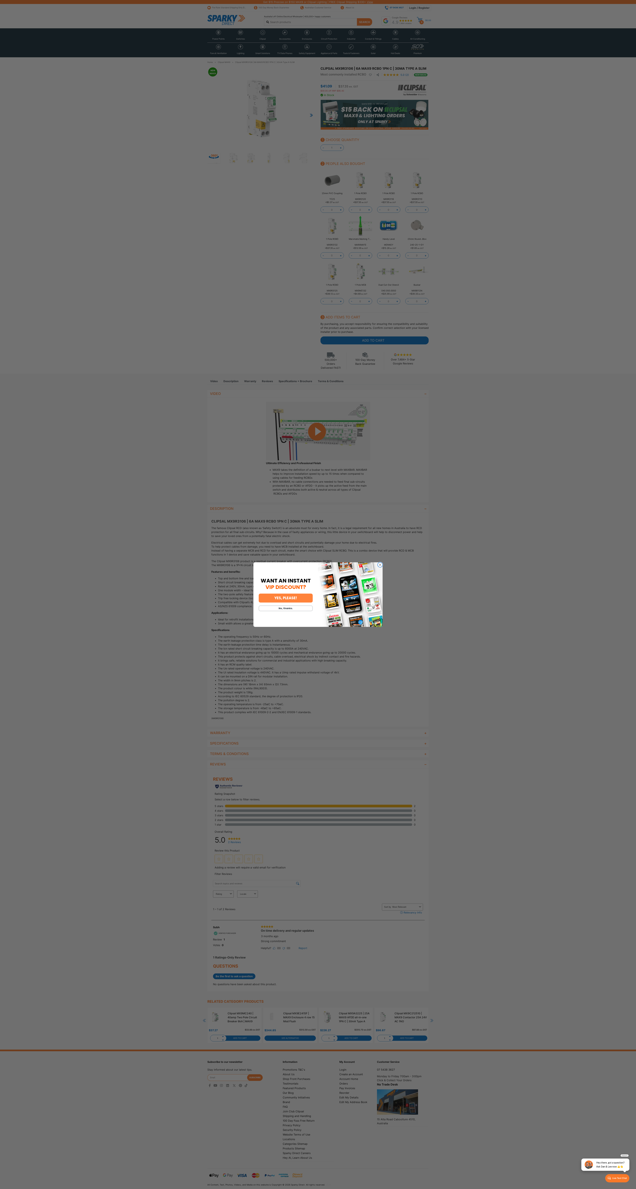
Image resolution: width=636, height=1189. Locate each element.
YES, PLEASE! (285, 598)
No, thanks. (286, 608)
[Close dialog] (380, 564)
